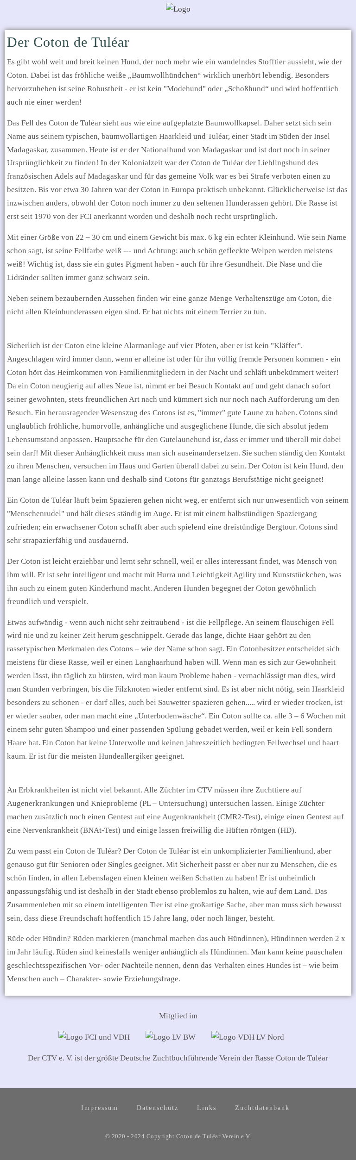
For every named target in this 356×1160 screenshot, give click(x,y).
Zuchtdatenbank (262, 1107)
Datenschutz (157, 1107)
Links (206, 1107)
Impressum (99, 1107)
